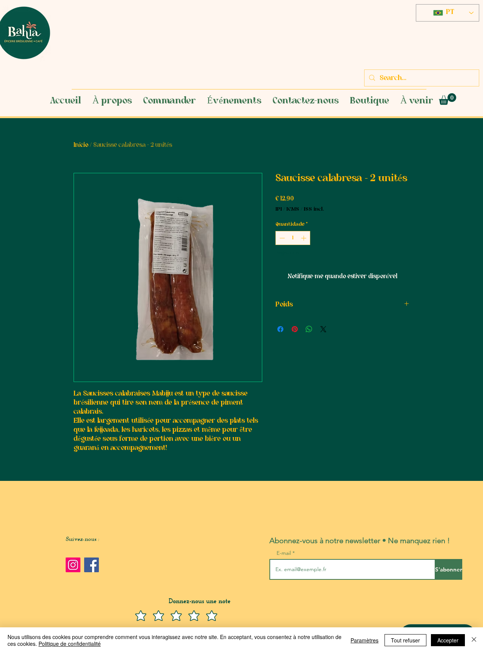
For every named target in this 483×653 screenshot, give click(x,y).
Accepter (447, 640)
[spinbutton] (293, 238)
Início (81, 145)
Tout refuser (405, 640)
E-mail (284, 553)
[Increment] (304, 238)
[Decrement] (281, 238)
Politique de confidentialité (69, 643)
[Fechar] (473, 640)
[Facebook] (91, 565)
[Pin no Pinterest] (294, 329)
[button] (447, 99)
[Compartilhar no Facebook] (280, 329)
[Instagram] (73, 565)
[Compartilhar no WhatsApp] (309, 329)
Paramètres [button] (364, 640)
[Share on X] (323, 329)
